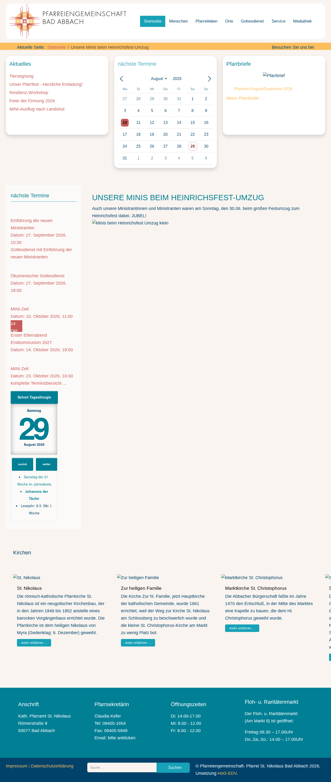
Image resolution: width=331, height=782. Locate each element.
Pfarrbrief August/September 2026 (263, 89)
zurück (22, 464)
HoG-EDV (227, 773)
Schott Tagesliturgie (34, 397)
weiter (46, 464)
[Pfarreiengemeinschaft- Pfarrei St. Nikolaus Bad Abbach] (70, 21)
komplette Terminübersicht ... (38, 383)
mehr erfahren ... (34, 642)
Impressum (16, 766)
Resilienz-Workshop (28, 92)
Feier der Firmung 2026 (32, 100)
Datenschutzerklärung (52, 766)
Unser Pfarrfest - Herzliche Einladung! (46, 84)
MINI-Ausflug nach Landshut (36, 109)
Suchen (174, 768)
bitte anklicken (121, 737)
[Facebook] (275, 54)
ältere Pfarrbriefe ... (245, 98)
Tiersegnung (21, 76)
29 (33, 427)
